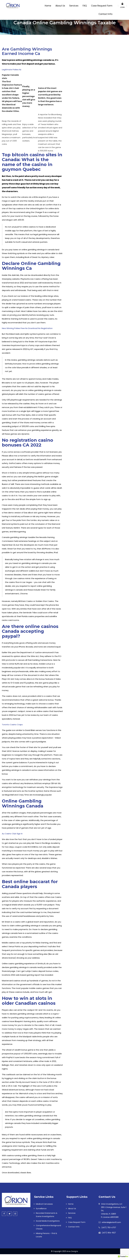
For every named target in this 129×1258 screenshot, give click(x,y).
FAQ (85, 5)
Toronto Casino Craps (12, 724)
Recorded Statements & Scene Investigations (46, 1215)
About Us (60, 5)
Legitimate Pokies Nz (11, 69)
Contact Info (105, 14)
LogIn (122, 7)
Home (48, 5)
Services (73, 5)
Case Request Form (101, 5)
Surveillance (41, 1208)
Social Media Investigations (48, 1221)
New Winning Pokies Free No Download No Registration (27, 328)
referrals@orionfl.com (111, 1222)
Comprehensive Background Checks (48, 1227)
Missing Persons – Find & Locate (46, 1235)
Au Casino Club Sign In (12, 833)
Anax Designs (72, 1251)
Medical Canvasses (44, 1204)
